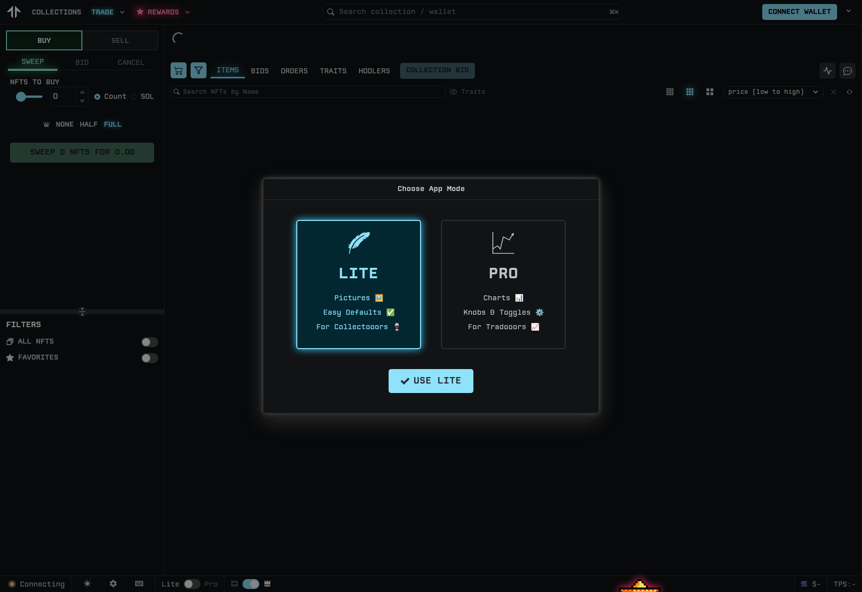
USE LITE (437, 381)
